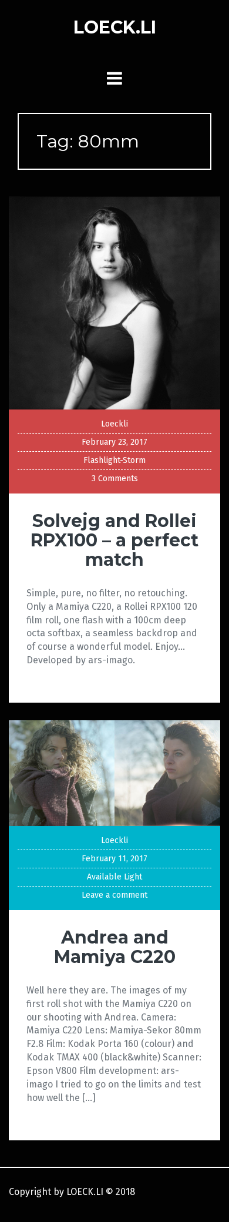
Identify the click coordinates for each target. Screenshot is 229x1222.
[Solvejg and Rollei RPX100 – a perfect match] (114, 302)
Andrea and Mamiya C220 (115, 947)
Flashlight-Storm (114, 460)
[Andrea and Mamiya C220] (114, 772)
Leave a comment (114, 895)
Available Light (114, 877)
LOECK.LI (114, 27)
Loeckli (114, 424)
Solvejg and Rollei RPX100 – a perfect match (114, 540)
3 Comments (115, 479)
